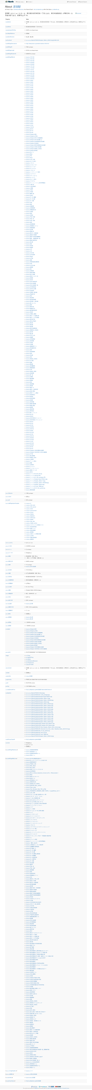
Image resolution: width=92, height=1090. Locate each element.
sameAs (8, 676)
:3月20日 (30, 427)
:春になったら (31, 303)
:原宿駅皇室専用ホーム (33, 753)
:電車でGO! (30, 1040)
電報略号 (9, 610)
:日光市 (29, 279)
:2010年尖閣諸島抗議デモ (33, 758)
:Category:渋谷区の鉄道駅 (33, 147)
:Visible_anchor (31, 523)
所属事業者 (10, 580)
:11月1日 (30, 69)
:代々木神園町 (31, 855)
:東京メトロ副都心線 (32, 315)
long (7, 686)
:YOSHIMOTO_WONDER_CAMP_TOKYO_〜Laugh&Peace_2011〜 (43, 791)
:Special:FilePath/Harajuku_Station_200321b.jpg (39, 703)
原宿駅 (17, 6)
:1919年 (29, 87)
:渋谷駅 (29, 344)
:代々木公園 (30, 199)
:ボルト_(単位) (31, 179)
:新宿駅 (29, 278)
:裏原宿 (29, 1022)
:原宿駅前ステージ (32, 226)
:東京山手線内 (31, 321)
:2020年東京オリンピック (33, 418)
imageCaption (11, 1070)
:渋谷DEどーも (31, 972)
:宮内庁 (29, 256)
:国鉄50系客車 (31, 891)
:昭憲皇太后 (30, 308)
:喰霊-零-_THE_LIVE (32, 879)
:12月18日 (30, 75)
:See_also (30, 521)
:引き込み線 (30, 265)
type (7, 655)
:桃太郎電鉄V (31, 967)
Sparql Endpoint (83, 2)
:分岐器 (29, 211)
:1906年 (29, 80)
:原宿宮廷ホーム (31, 751)
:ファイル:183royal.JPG (33, 475)
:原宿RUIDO (30, 873)
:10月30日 (30, 64)
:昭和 (29, 305)
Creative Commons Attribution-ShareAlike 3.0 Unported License (58, 1088)
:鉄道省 (29, 396)
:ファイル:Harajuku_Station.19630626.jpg (37, 482)
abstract (8, 22)
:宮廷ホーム (30, 755)
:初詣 (29, 213)
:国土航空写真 (31, 526)
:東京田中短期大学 (32, 940)
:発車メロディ (31, 990)
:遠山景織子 (30, 1028)
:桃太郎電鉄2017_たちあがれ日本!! (35, 958)
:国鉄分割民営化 (31, 240)
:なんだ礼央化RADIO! (32, 1062)
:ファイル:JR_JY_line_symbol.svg (35, 488)
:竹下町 (29, 454)
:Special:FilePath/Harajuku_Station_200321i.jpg (39, 711)
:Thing (28, 655)
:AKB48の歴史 (31, 1055)
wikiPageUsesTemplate (12, 503)
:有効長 (29, 312)
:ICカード (30, 152)
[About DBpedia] (9, 2)
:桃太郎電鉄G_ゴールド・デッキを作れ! (37, 965)
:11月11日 (30, 66)
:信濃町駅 (30, 206)
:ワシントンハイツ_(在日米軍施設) (35, 182)
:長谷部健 (30, 402)
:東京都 (29, 324)
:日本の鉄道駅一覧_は (33, 1060)
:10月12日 (30, 57)
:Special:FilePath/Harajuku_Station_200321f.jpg (39, 707)
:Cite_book (30, 505)
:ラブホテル (30, 181)
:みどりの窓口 (31, 161)
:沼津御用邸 (30, 339)
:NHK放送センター (32, 780)
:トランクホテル (31, 819)
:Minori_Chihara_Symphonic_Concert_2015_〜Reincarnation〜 (42, 773)
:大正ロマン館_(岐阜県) (33, 904)
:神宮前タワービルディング (34, 1002)
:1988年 (29, 120)
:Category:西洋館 (31, 150)
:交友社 (29, 195)
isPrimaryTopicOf (10, 739)
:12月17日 (30, 73)
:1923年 (29, 93)
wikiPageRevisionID (11, 53)
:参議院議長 (30, 227)
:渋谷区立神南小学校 (32, 983)
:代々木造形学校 (31, 857)
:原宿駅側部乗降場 (32, 749)
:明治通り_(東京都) (32, 301)
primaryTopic (10, 1081)
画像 (8, 590)
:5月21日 (30, 436)
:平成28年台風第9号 (32, 914)
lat (7, 683)
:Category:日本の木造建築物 (34, 138)
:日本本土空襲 (31, 288)
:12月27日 (30, 78)
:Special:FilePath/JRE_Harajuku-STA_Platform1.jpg (40, 723)
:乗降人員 (30, 193)
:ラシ (29, 837)
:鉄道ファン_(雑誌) (32, 393)
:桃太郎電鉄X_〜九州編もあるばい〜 (36, 968)
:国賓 (29, 463)
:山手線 (29, 258)
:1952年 (29, 109)
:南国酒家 (30, 870)
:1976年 (29, 114)
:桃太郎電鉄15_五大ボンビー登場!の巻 (36, 952)
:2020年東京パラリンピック (34, 419)
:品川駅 (29, 229)
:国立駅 (29, 886)
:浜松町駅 (30, 340)
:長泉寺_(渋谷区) (31, 1037)
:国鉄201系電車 (31, 235)
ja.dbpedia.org (55, 9)
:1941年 (29, 105)
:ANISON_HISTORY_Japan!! (34, 1056)
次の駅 (9, 586)
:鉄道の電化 (30, 391)
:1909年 (29, 82)
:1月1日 (29, 125)
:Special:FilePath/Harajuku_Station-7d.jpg (38, 698)
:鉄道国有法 (30, 394)
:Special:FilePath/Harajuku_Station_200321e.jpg (39, 705)
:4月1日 (29, 434)
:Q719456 (29, 664)
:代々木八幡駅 (31, 197)
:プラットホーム (31, 175)
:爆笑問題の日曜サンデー (33, 988)
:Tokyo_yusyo (31, 787)
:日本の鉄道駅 (31, 283)
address (8, 26)
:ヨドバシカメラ (31, 834)
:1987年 (29, 118)
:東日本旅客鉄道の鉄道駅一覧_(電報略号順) (37, 1049)
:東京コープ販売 (31, 934)
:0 (28, 503)
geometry (8, 679)
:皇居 (29, 353)
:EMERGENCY (31, 762)
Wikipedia (36, 1088)
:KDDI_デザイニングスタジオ (34, 769)
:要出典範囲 (31, 530)
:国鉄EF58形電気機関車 (33, 895)
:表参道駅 (30, 373)
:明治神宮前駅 (31, 299)
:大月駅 (29, 900)
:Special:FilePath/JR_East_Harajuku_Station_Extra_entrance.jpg (43, 727)
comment (8, 668)
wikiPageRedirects (11, 749)
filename (9, 493)
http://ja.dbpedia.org (38, 9)
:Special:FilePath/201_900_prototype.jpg (38, 694)
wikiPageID (9, 47)
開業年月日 (10, 607)
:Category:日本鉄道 (32, 143)
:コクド (29, 812)
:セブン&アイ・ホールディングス (35, 817)
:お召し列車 (30, 159)
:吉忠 (29, 877)
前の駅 (9, 570)
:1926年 (29, 98)
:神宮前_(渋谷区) (31, 358)
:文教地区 (30, 270)
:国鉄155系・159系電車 (33, 888)
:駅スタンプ (30, 1044)
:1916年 (29, 85)
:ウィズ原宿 (30, 809)
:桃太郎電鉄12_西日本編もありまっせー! (37, 950)
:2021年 (29, 421)
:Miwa (29, 154)
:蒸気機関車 (30, 366)
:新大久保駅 (30, 274)
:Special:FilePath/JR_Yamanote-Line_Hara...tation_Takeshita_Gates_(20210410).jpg (48, 729)
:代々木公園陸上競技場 (33, 853)
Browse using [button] (20, 2)
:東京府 (29, 323)
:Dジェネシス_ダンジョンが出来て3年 (36, 760)
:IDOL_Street (31, 765)
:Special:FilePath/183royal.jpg (35, 693)
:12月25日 (30, 77)
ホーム (9, 549)
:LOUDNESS (30, 771)
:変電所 (29, 247)
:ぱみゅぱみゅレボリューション (35, 800)
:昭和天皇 (30, 306)
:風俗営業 (30, 409)
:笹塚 (29, 1008)
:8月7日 (29, 446)
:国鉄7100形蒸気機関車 (33, 236)
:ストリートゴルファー (33, 816)
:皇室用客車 (30, 351)
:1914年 (29, 84)
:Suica (29, 157)
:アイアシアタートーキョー (34, 805)
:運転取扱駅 (30, 490)
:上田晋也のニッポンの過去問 (34, 844)
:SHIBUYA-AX (31, 782)
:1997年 (29, 123)
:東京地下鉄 (30, 319)
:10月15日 (30, 60)
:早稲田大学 (30, 294)
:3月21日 (30, 428)
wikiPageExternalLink (11, 43)
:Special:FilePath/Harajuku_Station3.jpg (37, 702)
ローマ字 (9, 552)
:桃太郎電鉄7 (31, 961)
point (8, 652)
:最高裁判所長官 (31, 310)
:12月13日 (30, 71)
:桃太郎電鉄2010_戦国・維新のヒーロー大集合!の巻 (39, 956)
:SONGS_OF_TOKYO (33, 783)
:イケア (29, 807)
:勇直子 (29, 864)
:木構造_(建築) (31, 314)
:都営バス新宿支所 (32, 389)
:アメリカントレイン (32, 468)
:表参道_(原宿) (31, 371)
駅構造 (9, 617)
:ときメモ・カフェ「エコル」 (34, 796)
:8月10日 (30, 443)
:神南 (29, 999)
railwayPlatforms (10, 33)
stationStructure (10, 36)
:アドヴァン (30, 466)
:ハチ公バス (30, 170)
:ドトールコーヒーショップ (34, 823)
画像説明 (9, 593)
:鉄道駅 (29, 400)
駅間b (8, 625)
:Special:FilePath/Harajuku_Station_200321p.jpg (39, 720)
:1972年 (29, 112)
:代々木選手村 (31, 859)
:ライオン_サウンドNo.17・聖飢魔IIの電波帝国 (38, 835)
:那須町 (29, 385)
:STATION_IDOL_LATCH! (33, 785)
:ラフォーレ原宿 (31, 839)
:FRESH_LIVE (31, 764)
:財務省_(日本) (31, 457)
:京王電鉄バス (31, 848)
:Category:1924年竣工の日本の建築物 (36, 452)
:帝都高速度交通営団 (32, 261)
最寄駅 (10, 1074)
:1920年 (29, 89)
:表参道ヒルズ (31, 1019)
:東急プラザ (30, 945)
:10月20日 (30, 62)
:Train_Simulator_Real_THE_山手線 (36, 789)
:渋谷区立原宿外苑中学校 (33, 979)
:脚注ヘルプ (31, 528)
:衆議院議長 (30, 367)
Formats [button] (29, 2)
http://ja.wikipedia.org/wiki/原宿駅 (33, 739)
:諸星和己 (30, 1024)
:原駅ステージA (31, 470)
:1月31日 (30, 127)
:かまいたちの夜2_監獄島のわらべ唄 (36, 794)
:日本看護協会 (31, 922)
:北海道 (29, 215)
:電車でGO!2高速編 (32, 1042)
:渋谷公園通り (31, 974)
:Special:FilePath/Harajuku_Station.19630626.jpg (39, 700)
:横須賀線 (30, 970)
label (7, 672)
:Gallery (30, 514)
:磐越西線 (30, 997)
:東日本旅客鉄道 (31, 328)
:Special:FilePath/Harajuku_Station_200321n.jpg (39, 716)
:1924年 (29, 94)
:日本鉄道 (30, 290)
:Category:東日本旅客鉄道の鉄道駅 (35, 145)
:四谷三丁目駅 (31, 880)
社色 (8, 597)
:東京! (29, 931)
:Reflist (29, 519)
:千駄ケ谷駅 (30, 217)
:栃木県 (29, 331)
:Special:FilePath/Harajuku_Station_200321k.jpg (39, 712)
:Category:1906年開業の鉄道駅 (35, 450)
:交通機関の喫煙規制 (32, 846)
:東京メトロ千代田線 (32, 317)
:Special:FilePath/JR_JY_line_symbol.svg (38, 730)
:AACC (29, 1053)
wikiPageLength (10, 50)
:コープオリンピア (32, 814)
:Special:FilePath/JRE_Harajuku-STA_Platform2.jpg (40, 725)
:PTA (29, 156)
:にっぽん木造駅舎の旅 (33, 798)
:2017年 (29, 414)
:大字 (29, 249)
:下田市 (29, 190)
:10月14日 (30, 59)
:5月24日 (30, 437)
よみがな (9, 542)
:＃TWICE (30, 1046)
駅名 (8, 613)
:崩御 (29, 260)
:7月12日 (30, 439)
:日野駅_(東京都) (31, 292)
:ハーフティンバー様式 (33, 172)
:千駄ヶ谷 (30, 218)
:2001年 (29, 129)
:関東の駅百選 (31, 403)
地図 (8, 573)
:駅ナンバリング (31, 412)
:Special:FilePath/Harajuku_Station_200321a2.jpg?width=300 (42, 40)
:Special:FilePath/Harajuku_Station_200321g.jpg (39, 709)
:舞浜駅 (29, 364)
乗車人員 (9, 561)
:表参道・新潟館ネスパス (33, 1020)
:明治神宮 (30, 297)
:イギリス (30, 163)
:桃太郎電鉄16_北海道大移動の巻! (35, 954)
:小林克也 (30, 909)
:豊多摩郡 (30, 378)
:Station (28, 659)
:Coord (29, 512)
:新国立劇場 (30, 272)
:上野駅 (29, 188)
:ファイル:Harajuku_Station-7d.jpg (35, 481)
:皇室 (29, 349)
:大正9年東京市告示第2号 (33, 902)
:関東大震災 (30, 405)
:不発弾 (29, 191)
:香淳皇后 (30, 411)
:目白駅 (29, 355)
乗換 (8, 556)
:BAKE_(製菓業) (31, 1058)
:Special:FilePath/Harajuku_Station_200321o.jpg (39, 718)
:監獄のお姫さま (31, 993)
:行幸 (29, 369)
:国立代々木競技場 (32, 233)
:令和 (29, 202)
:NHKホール (30, 778)
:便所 (29, 204)
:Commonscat (31, 510)
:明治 (29, 296)
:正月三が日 (30, 335)
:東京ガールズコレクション (34, 932)
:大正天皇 (30, 252)
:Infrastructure (30, 662)
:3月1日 (29, 425)
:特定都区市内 (31, 348)
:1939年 (29, 102)
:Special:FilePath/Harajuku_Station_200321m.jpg (39, 714)
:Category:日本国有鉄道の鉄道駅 (35, 141)
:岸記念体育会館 (31, 913)
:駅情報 (29, 532)
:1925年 (29, 96)
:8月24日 (30, 445)
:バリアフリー (31, 173)
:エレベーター (31, 166)
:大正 (29, 251)
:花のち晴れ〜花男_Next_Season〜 (36, 1011)
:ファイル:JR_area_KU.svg (34, 473)
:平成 (29, 263)
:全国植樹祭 (30, 208)
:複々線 (29, 375)
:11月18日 (30, 68)
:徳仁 (29, 269)
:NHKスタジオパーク (32, 776)
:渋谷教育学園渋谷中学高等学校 (35, 984)
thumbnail (9, 40)
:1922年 (29, 91)
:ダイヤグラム (31, 168)
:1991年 (29, 121)
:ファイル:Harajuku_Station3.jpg (35, 484)
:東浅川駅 (30, 949)
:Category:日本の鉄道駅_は (34, 139)
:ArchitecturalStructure (32, 661)
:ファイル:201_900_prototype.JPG (35, 477)
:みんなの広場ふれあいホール (34, 801)
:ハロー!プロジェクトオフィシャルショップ (37, 826)
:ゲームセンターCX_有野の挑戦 (35, 810)
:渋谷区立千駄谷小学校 (33, 977)
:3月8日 (29, 430)
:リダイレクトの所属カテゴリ (35, 525)
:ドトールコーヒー (32, 821)
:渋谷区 (29, 342)
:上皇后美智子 (31, 186)
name (8, 496)
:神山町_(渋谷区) (31, 1004)
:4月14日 (30, 432)
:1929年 (29, 100)
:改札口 (29, 472)
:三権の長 (30, 184)
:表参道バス (30, 1017)
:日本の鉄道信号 (31, 281)
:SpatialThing (29, 657)
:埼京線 (29, 245)
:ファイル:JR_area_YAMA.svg (34, 486)
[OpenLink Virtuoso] (34, 1086)
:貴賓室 (29, 380)
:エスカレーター (31, 164)
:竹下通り (30, 360)
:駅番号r (30, 539)
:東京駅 (29, 326)
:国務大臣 (30, 231)
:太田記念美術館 (31, 907)
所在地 (9, 576)
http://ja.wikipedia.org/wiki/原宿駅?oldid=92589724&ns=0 (39, 689)
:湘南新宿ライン (31, 346)
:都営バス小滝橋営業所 (33, 1029)
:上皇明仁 (30, 459)
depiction (8, 693)
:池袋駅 (29, 337)
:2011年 (29, 130)
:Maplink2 (30, 516)
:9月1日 (29, 448)
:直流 (29, 357)
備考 (8, 564)
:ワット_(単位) (31, 461)
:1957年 (29, 111)
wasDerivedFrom (10, 689)
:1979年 (29, 116)
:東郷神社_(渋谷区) (32, 330)
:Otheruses (30, 517)
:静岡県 (29, 407)
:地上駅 (29, 242)
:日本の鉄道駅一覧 (32, 285)
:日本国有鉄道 (31, 287)
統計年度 (9, 600)
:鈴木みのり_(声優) (32, 1033)
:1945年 (29, 107)
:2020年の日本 (31, 1051)
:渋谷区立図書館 (31, 981)
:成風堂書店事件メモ (32, 916)
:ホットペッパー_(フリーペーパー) (35, 832)
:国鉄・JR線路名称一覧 (33, 238)
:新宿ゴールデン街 (32, 276)
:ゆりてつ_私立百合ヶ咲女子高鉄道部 (36, 803)
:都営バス (30, 387)
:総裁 (29, 362)
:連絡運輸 (30, 384)
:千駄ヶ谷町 (30, 220)
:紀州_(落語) (30, 1010)
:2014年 (29, 132)
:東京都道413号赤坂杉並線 (34, 943)
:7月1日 (29, 441)
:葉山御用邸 (30, 455)
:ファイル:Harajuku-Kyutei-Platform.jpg (36, 479)
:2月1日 (29, 423)
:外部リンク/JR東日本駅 (33, 534)
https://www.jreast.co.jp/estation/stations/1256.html (37, 43)
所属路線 (9, 583)
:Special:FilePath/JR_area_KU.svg (36, 732)
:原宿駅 (29, 676)
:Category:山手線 (31, 136)
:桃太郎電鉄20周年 (32, 959)
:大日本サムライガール (33, 898)
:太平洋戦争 (30, 254)
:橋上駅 (29, 333)
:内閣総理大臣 (31, 209)
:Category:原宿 (31, 134)
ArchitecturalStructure (18, 9)
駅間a (8, 622)
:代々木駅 (30, 200)
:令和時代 (30, 464)
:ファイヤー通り (31, 828)
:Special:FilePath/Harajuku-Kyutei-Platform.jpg (39, 696)
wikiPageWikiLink (10, 57)
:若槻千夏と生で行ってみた (34, 1013)
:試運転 (29, 376)
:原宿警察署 (30, 224)
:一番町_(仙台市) (31, 843)
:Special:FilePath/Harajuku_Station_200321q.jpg (39, 721)
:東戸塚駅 (30, 947)
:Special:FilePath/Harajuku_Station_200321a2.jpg (40, 736)
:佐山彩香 (30, 862)
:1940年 (29, 103)
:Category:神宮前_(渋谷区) (34, 148)
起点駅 (9, 603)
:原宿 (29, 222)
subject (8, 629)
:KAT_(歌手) (30, 767)
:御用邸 (29, 267)
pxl (8, 500)
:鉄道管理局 (30, 398)
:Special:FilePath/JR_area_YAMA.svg (37, 734)
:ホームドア (30, 177)
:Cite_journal (31, 507)
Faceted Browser (72, 2)
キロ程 (9, 546)
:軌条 (29, 382)
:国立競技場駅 (31, 884)
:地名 (29, 244)
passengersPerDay (11, 30)
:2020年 (29, 416)
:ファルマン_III (31, 830)
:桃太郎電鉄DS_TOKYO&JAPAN (35, 963)
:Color (29, 508)
